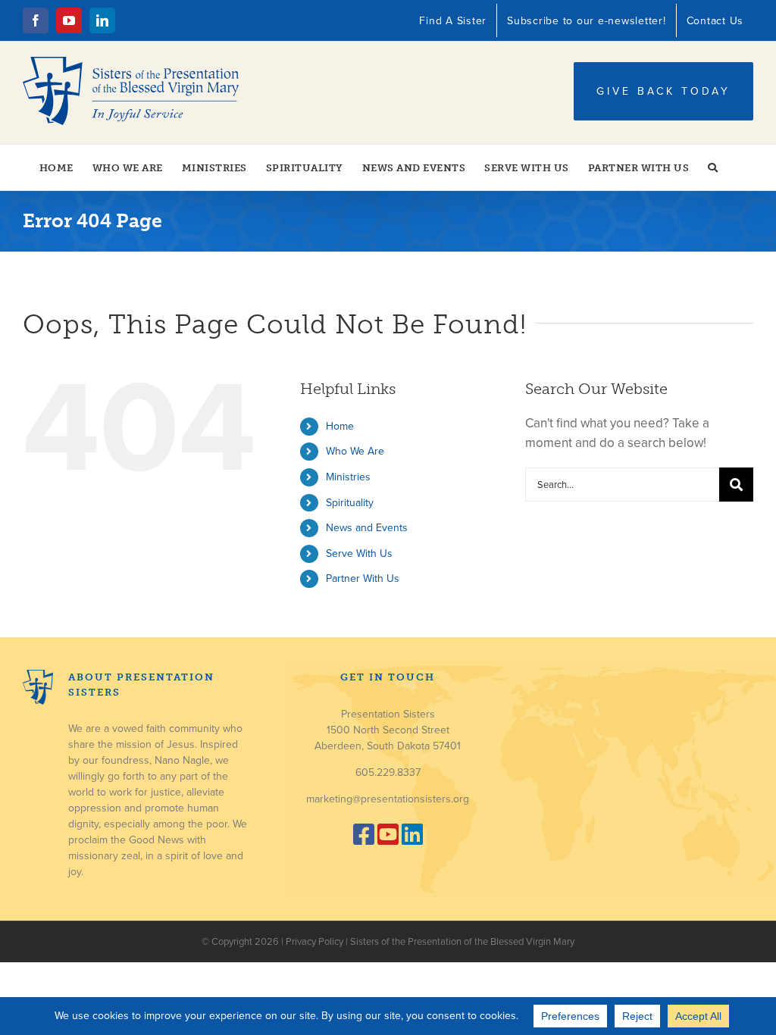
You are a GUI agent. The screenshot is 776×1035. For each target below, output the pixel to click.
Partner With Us (362, 578)
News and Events (367, 527)
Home (340, 426)
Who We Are (355, 451)
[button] (713, 167)
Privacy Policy (314, 942)
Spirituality (350, 502)
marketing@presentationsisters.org (387, 799)
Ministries (348, 477)
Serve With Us (359, 553)
